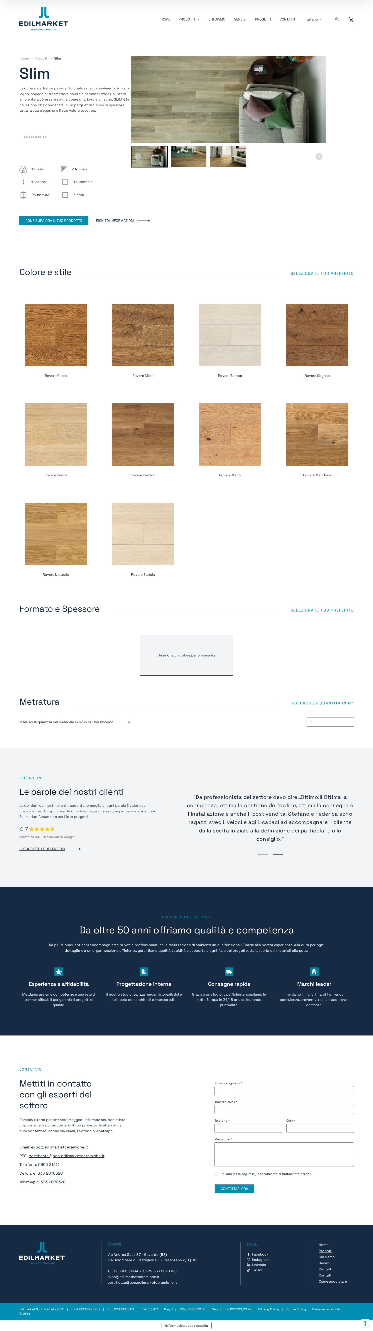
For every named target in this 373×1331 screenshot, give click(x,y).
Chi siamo (216, 19)
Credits (24, 1314)
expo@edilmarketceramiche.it (59, 1147)
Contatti (287, 19)
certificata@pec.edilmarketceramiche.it (67, 1155)
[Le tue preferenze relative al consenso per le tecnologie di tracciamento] (365, 1323)
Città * (290, 1121)
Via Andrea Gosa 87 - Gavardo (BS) (137, 1254)
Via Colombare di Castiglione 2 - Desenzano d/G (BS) (152, 1260)
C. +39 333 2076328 (159, 1271)
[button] (149, 156)
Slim (57, 58)
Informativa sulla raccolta (186, 1325)
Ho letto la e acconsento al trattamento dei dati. (266, 1174)
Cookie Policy (296, 1309)
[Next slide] (319, 156)
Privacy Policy (246, 1174)
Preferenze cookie (326, 1309)
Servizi (240, 19)
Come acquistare (333, 1281)
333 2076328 (50, 1173)
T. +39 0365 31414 (123, 1271)
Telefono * (222, 1121)
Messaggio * (223, 1139)
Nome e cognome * (228, 1083)
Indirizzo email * (225, 1102)
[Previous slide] (262, 854)
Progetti (263, 19)
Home (165, 19)
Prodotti (41, 58)
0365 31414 (49, 1164)
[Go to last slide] (137, 156)
